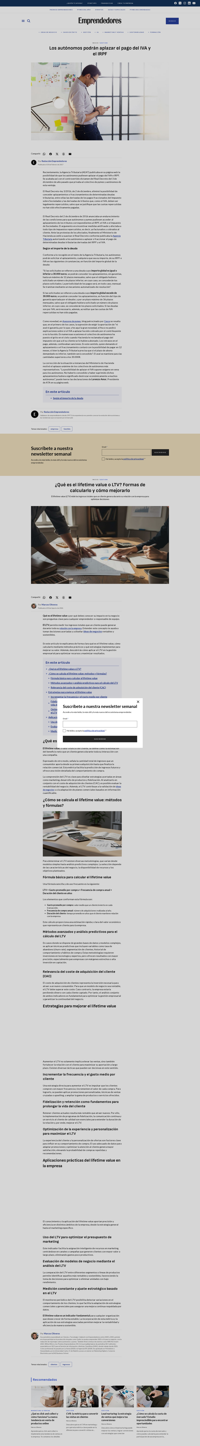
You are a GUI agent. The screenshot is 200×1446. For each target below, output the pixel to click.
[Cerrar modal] (138, 702)
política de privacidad (94, 730)
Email (66, 718)
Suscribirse (100, 739)
